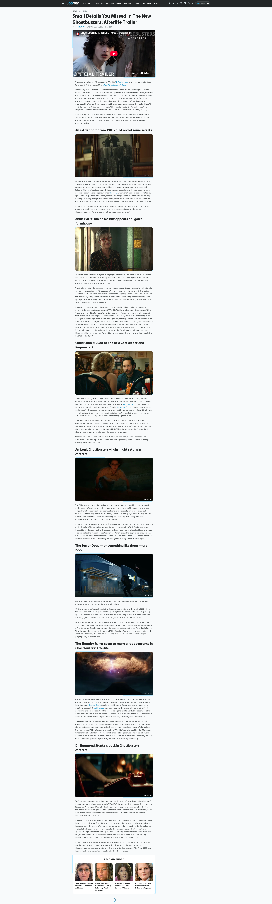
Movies (99, 3)
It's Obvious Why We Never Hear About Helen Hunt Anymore (143, 885)
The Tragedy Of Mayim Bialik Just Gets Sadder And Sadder (84, 885)
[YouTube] (173, 3)
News (156, 3)
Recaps (127, 3)
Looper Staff (79, 27)
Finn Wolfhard (129, 404)
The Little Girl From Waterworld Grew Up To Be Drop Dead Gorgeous (103, 886)
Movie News (83, 11)
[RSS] (192, 3)
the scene (113, 193)
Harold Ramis (95, 705)
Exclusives (88, 3)
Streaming (116, 3)
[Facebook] (170, 3)
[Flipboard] (185, 3)
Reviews (147, 3)
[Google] (189, 3)
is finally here (122, 82)
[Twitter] (177, 3)
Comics (137, 3)
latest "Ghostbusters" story (114, 85)
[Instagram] (181, 3)
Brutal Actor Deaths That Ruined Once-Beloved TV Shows (122, 885)
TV (107, 3)
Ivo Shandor (98, 708)
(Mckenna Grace (124, 407)
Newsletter (204, 3)
